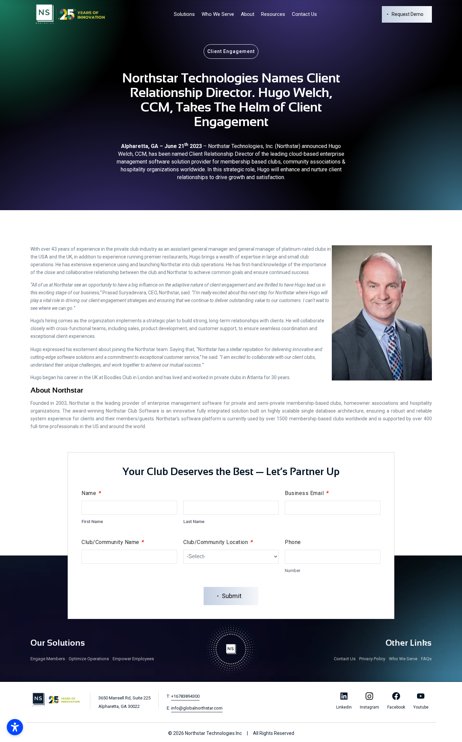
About (247, 14)
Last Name (194, 521)
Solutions (184, 14)
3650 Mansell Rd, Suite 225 (124, 702)
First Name (92, 521)
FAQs (426, 658)
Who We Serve (218, 14)
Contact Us (304, 14)
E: (195, 708)
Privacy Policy (372, 658)
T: (183, 696)
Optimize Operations (89, 658)
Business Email (306, 493)
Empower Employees (133, 658)
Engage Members (47, 658)
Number (292, 570)
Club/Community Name (113, 542)
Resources (273, 14)
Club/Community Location (218, 542)
